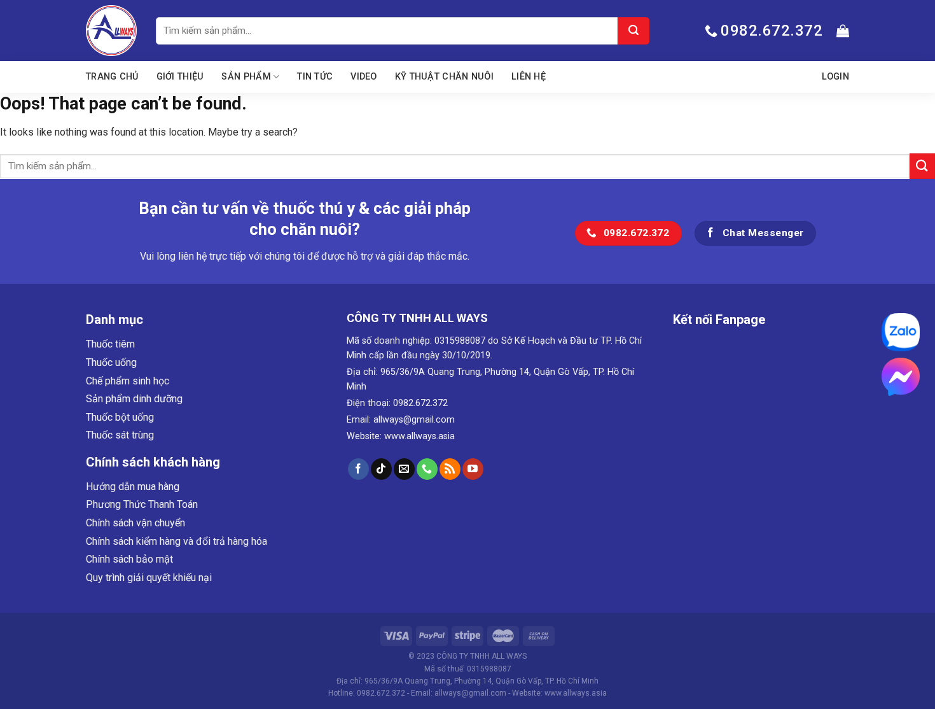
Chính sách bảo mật (129, 559)
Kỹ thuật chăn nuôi (444, 76)
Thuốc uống (111, 362)
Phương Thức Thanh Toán (142, 504)
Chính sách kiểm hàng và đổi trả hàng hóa (176, 541)
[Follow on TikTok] (381, 469)
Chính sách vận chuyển (135, 523)
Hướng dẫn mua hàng (132, 487)
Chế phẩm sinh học (127, 381)
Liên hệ (528, 76)
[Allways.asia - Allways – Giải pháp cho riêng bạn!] (111, 30)
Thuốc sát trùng (120, 435)
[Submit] (633, 31)
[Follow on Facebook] (358, 469)
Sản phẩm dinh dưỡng (134, 399)
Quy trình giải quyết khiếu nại (149, 578)
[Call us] (427, 469)
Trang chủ (112, 76)
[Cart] (842, 31)
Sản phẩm (245, 76)
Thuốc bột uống (120, 417)
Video (363, 76)
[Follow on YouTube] (472, 469)
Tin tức (315, 76)
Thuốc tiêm (110, 344)
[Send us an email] (404, 469)
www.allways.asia (419, 436)
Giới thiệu (180, 76)
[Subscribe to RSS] (450, 469)
